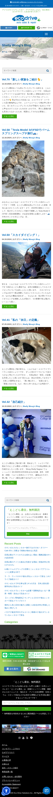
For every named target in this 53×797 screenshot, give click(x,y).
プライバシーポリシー (11, 780)
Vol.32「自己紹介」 (14, 401)
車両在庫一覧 (7, 772)
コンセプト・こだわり (11, 749)
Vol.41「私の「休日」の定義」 (21, 319)
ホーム (4, 52)
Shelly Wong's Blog (31, 84)
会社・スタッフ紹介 (10, 768)
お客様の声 (6, 760)
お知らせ (5, 764)
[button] (6, 790)
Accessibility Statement (11, 784)
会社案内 (9, 27)
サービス (5, 756)
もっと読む (9, 116)
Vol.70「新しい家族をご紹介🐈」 (22, 79)
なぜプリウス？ (8, 752)
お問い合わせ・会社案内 (12, 777)
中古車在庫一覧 (27, 27)
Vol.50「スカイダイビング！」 (21, 234)
